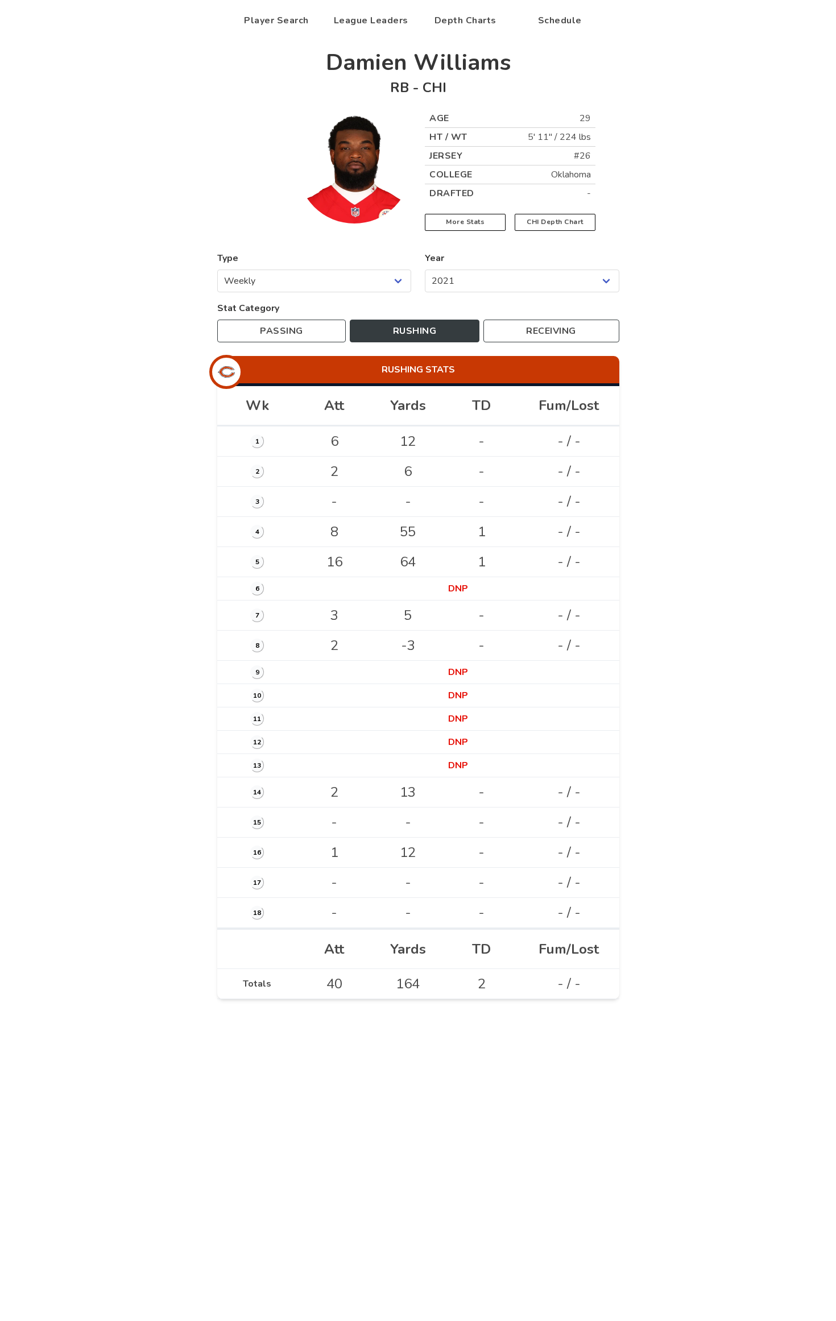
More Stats (465, 221)
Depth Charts (465, 20)
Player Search (276, 20)
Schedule (560, 20)
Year (434, 258)
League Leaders (371, 20)
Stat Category (248, 308)
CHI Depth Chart (555, 221)
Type (227, 258)
